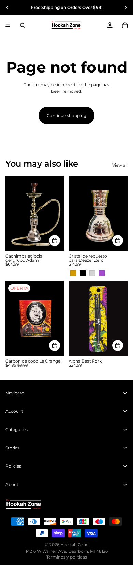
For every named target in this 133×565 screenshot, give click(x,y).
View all (120, 165)
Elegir (60, 240)
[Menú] (8, 25)
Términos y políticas (66, 557)
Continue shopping (66, 115)
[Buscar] (22, 25)
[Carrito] (124, 25)
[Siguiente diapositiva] (125, 7)
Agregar (60, 345)
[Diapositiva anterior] (7, 7)
